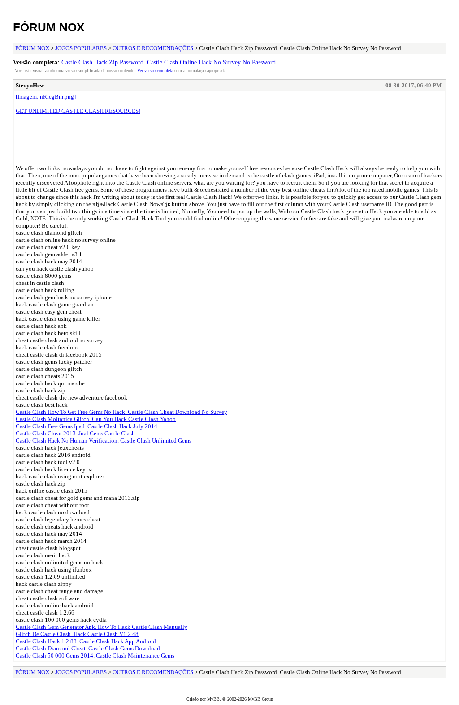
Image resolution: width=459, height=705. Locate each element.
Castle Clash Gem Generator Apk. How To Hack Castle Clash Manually (101, 626)
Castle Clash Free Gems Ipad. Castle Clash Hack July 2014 (86, 426)
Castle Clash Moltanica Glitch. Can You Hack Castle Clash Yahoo (96, 419)
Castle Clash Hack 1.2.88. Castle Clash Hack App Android (86, 641)
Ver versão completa (155, 70)
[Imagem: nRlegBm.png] (46, 96)
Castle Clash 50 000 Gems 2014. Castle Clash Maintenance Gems (95, 655)
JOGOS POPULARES (81, 48)
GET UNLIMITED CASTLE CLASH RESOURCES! (78, 110)
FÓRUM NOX (48, 27)
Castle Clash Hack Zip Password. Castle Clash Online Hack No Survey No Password (168, 62)
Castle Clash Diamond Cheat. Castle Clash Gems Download (88, 648)
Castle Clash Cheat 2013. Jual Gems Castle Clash (75, 433)
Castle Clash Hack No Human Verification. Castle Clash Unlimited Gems (103, 440)
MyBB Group (260, 698)
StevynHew (30, 85)
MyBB (213, 698)
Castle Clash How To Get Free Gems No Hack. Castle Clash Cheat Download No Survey (121, 411)
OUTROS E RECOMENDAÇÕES (153, 48)
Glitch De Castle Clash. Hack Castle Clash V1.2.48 (77, 634)
